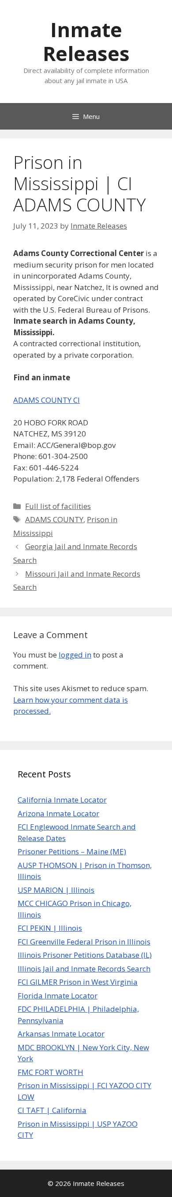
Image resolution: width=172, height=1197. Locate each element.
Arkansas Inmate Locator (61, 1034)
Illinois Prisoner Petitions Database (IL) (85, 955)
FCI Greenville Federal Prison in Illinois (84, 942)
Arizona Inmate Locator (58, 813)
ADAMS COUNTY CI (46, 400)
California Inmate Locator (62, 800)
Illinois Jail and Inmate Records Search (84, 969)
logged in (75, 655)
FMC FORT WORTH (50, 1072)
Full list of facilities (58, 506)
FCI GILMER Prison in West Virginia (78, 982)
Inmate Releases (86, 41)
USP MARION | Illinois (56, 890)
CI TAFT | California (52, 1110)
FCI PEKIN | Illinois (50, 928)
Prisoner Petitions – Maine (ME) (72, 851)
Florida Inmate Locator (57, 995)
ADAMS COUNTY (54, 519)
